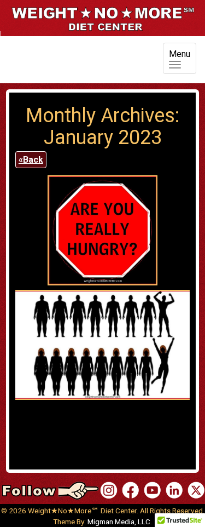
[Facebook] (130, 490)
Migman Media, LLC (118, 521)
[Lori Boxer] (152, 490)
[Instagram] (109, 490)
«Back (31, 159)
